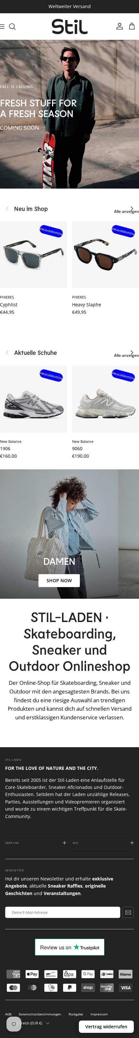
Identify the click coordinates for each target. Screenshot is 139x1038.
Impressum (99, 1014)
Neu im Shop (31, 208)
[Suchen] (15, 26)
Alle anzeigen (126, 211)
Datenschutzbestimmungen (40, 1014)
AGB (8, 1014)
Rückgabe (76, 1014)
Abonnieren (128, 912)
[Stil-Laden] (69, 26)
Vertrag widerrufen (106, 1026)
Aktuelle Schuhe (35, 352)
